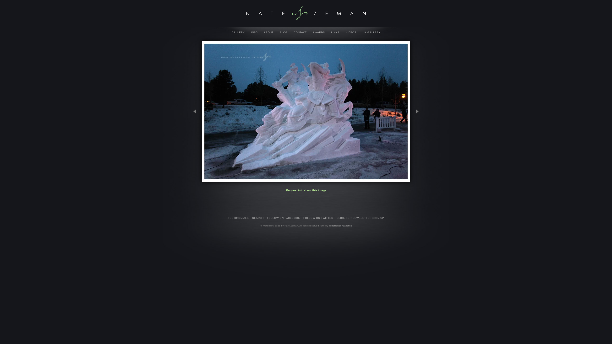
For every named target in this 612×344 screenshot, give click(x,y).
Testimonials (238, 218)
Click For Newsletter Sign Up (360, 218)
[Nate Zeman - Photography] (306, 13)
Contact (300, 32)
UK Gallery (372, 32)
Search (258, 218)
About (268, 32)
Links (335, 32)
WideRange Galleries (340, 225)
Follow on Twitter (318, 218)
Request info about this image (306, 190)
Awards (319, 32)
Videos (351, 32)
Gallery (238, 32)
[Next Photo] (415, 135)
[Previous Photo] (197, 135)
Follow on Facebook (283, 218)
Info (254, 32)
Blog (284, 32)
